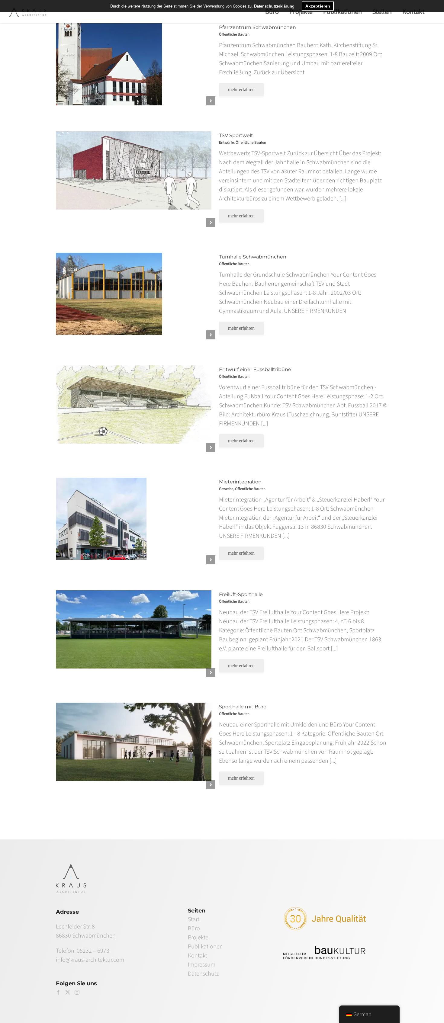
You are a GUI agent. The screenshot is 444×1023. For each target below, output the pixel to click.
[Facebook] (58, 992)
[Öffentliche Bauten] (132, 64)
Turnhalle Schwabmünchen (252, 257)
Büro (194, 928)
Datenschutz (203, 974)
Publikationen (205, 946)
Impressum (201, 964)
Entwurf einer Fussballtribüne (255, 369)
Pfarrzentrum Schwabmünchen (257, 27)
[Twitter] (67, 992)
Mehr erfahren (241, 89)
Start (193, 919)
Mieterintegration (240, 482)
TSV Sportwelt (236, 135)
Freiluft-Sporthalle (241, 594)
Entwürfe (113, 184)
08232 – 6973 (93, 951)
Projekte (198, 937)
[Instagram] (77, 992)
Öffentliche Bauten (131, 69)
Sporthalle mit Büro (242, 707)
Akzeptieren (317, 6)
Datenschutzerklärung (274, 6)
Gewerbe (114, 525)
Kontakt (197, 955)
